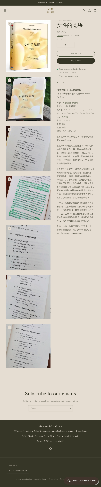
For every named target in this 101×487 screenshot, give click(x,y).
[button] (5, 10)
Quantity (60, 40)
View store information (68, 76)
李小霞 (65, 117)
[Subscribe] (70, 408)
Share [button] (61, 83)
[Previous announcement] (5, 2)
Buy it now (76, 61)
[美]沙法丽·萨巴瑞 (70, 103)
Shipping (60, 35)
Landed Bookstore (27, 479)
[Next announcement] (96, 2)
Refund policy (53, 479)
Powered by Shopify (40, 479)
